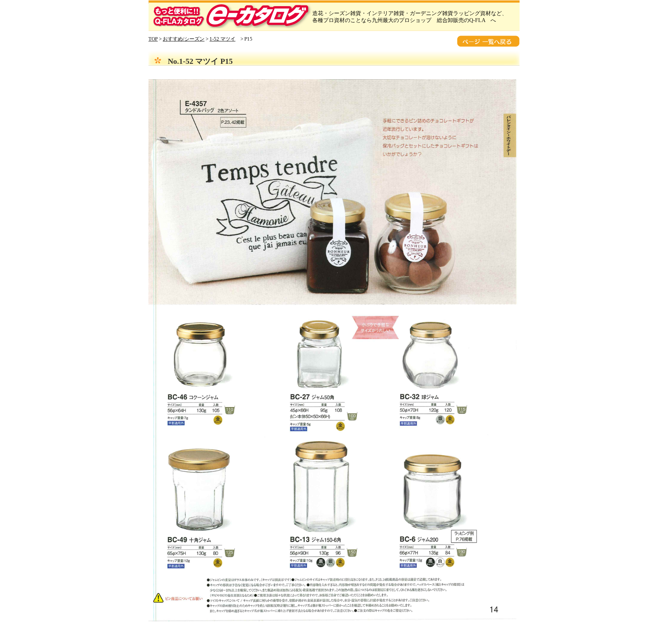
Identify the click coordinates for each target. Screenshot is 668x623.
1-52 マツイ (222, 39)
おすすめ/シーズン (183, 39)
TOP (153, 39)
